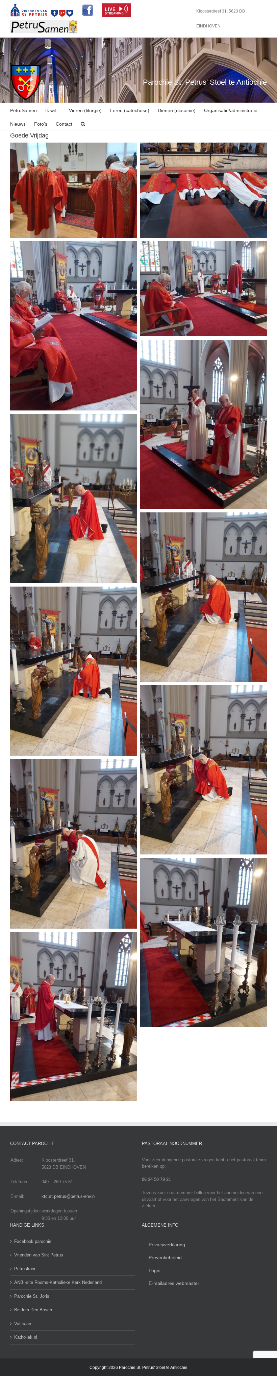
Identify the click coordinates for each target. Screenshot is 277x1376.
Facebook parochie (32, 1241)
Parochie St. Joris (31, 1296)
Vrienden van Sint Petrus (38, 1254)
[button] (83, 123)
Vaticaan (22, 1323)
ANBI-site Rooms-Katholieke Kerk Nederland (58, 1282)
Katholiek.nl (25, 1337)
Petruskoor (24, 1268)
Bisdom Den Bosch (33, 1309)
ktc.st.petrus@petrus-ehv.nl (69, 1196)
